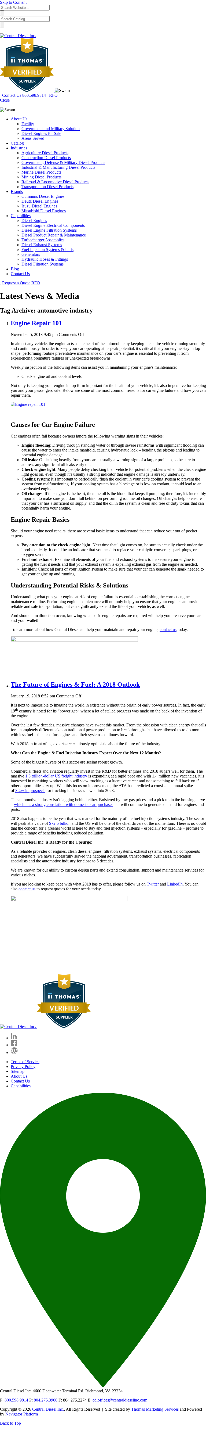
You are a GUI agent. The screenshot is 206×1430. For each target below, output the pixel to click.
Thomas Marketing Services (155, 1409)
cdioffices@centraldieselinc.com (120, 1400)
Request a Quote (16, 283)
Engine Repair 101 (36, 323)
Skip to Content (13, 2)
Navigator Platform (21, 1414)
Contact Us (20, 1081)
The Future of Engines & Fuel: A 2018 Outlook (75, 684)
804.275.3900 (45, 1400)
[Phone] (2, 105)
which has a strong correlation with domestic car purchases (63, 804)
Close (5, 100)
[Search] (47, 95)
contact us (168, 629)
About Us (19, 1076)
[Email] (0, 105)
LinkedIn (175, 884)
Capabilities (21, 1086)
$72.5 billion (60, 823)
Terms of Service (25, 1061)
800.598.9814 (16, 1400)
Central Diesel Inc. (48, 1409)
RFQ (53, 95)
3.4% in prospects (30, 790)
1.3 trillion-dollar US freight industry (56, 776)
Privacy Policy (23, 1066)
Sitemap (17, 1071)
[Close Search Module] (2, 30)
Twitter (153, 884)
